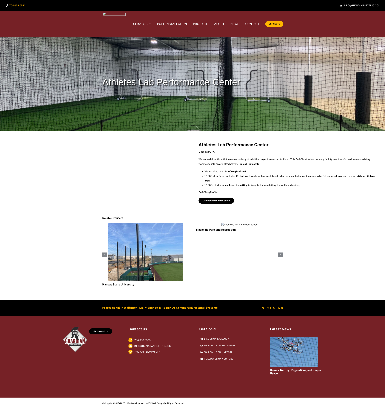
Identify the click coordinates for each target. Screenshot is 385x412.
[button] (104, 254)
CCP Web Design (155, 403)
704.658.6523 (274, 308)
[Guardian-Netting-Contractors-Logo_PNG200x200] (75, 326)
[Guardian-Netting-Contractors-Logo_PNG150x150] (114, 13)
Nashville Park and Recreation (216, 229)
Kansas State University (118, 284)
